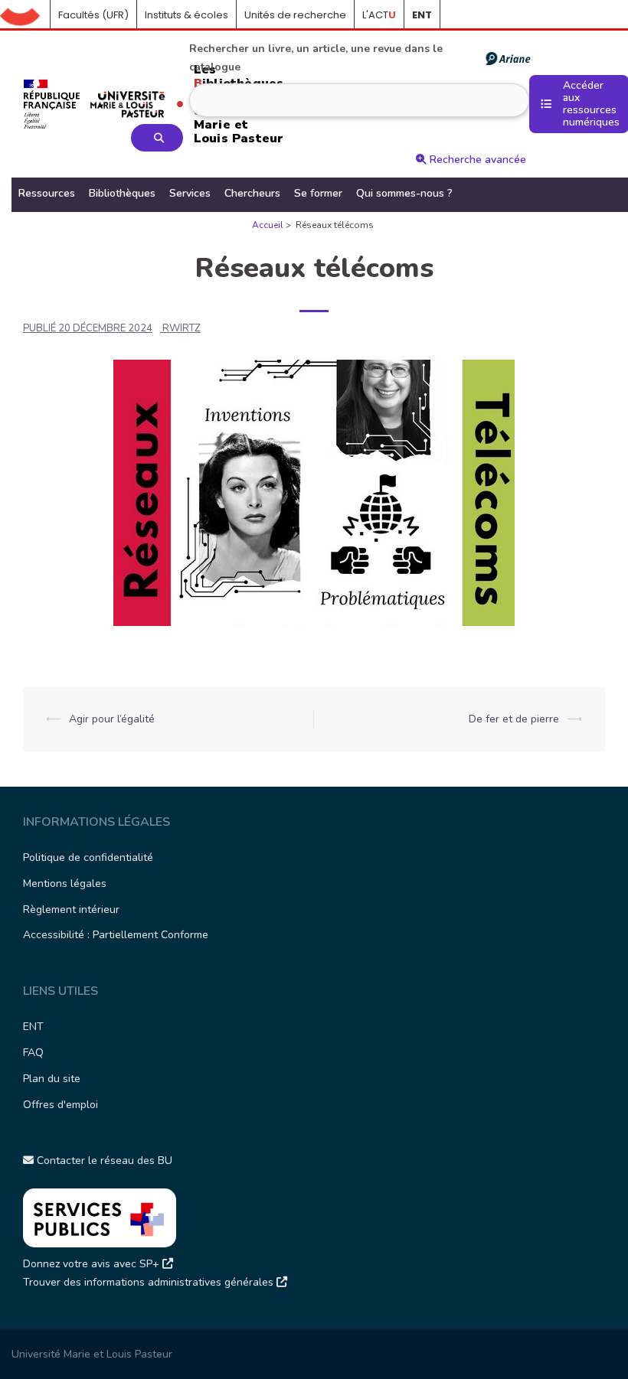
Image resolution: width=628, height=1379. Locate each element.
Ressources (46, 193)
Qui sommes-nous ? (404, 193)
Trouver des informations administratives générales (149, 1282)
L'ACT (379, 15)
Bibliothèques (122, 193)
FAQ (33, 1052)
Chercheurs (252, 193)
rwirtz (181, 328)
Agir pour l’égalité (112, 719)
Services (190, 193)
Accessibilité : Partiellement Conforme (115, 934)
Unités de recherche (295, 15)
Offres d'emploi (60, 1104)
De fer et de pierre (514, 719)
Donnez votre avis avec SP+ (92, 1264)
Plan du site (51, 1078)
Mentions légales (64, 883)
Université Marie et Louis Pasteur (91, 1354)
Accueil (25, 15)
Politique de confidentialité (88, 857)
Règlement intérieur (71, 909)
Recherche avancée (476, 159)
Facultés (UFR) (93, 15)
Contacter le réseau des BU (103, 1160)
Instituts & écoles (186, 15)
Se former (318, 193)
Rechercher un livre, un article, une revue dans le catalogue (316, 57)
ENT (33, 1026)
